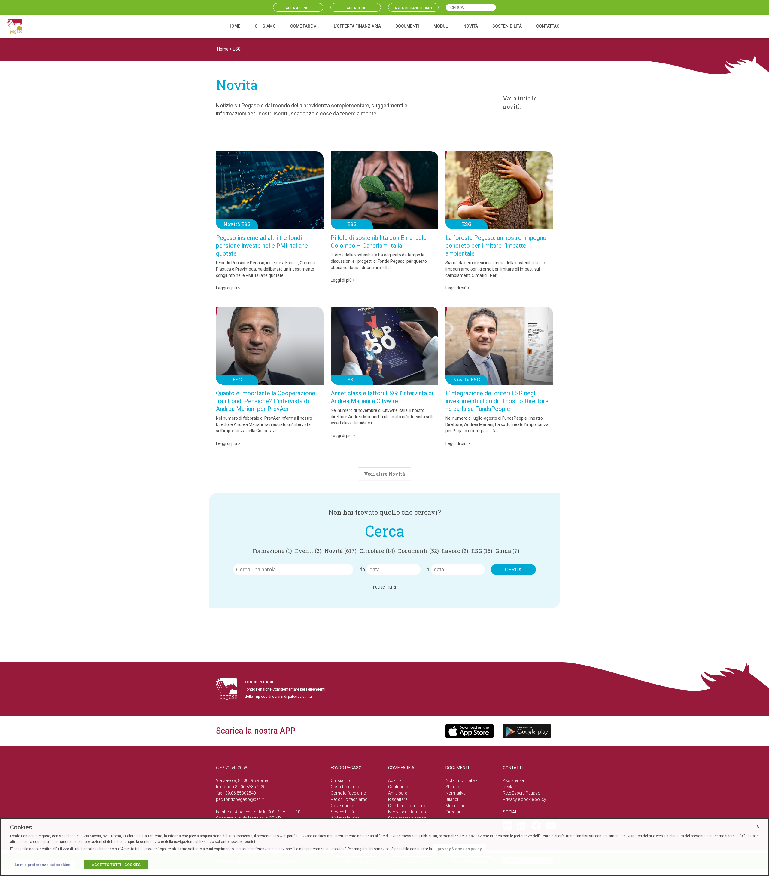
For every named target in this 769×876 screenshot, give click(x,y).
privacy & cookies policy (460, 849)
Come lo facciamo (348, 793)
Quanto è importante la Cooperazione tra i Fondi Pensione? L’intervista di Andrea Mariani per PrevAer (265, 401)
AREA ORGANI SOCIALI (413, 8)
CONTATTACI (548, 26)
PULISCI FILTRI (384, 587)
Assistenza (513, 780)
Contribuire (398, 786)
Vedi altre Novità (384, 474)
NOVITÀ (470, 26)
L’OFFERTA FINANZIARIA (357, 26)
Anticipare (397, 793)
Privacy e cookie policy (524, 799)
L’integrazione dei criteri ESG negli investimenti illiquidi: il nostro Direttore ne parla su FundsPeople (497, 401)
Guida (507, 550)
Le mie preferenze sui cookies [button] (42, 864)
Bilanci (451, 799)
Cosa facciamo (345, 786)
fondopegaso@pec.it (244, 799)
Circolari (453, 812)
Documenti (418, 550)
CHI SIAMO (265, 26)
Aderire (394, 780)
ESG (481, 550)
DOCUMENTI (407, 26)
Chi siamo (340, 780)
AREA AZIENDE (298, 8)
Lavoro (455, 550)
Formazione (272, 550)
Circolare (377, 550)
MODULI (441, 26)
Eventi (308, 550)
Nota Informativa (461, 780)
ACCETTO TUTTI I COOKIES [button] (116, 864)
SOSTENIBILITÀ (507, 26)
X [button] (758, 826)
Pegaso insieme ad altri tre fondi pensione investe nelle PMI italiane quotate (262, 245)
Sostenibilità (342, 812)
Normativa (455, 793)
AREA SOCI (356, 8)
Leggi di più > (228, 288)
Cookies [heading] (21, 827)
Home (223, 49)
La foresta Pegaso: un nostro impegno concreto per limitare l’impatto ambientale (495, 245)
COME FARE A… (304, 26)
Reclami (510, 786)
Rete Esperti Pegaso (521, 793)
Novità (340, 550)
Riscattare (397, 799)
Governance (342, 805)
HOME (234, 26)
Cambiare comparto (407, 805)
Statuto (452, 786)
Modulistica (456, 805)
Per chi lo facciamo (349, 799)
